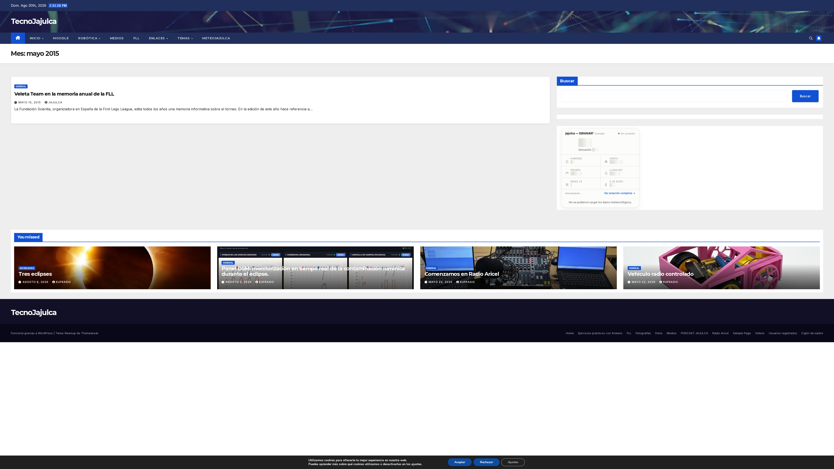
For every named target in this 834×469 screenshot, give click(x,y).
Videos (759, 333)
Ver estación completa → (619, 193)
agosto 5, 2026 (239, 282)
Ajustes (513, 462)
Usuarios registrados (783, 333)
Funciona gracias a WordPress (32, 333)
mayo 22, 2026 (441, 282)
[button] (811, 38)
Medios (117, 38)
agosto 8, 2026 (36, 282)
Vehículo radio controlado (660, 274)
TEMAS (184, 38)
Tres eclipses (34, 274)
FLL (136, 38)
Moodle (61, 38)
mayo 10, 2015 (30, 102)
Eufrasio (63, 282)
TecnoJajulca (34, 21)
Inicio (36, 38)
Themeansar (89, 333)
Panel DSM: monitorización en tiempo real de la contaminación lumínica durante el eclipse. (313, 271)
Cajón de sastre (812, 333)
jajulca (55, 102)
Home (570, 333)
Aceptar (459, 462)
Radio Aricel (720, 333)
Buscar (567, 81)
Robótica (88, 38)
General (21, 86)
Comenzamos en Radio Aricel (462, 274)
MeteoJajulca (216, 38)
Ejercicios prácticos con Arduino (600, 333)
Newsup (70, 333)
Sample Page (742, 333)
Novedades (27, 268)
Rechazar (486, 462)
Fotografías (643, 333)
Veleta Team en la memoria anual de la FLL (64, 94)
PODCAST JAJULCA (694, 333)
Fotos (658, 333)
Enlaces (157, 38)
